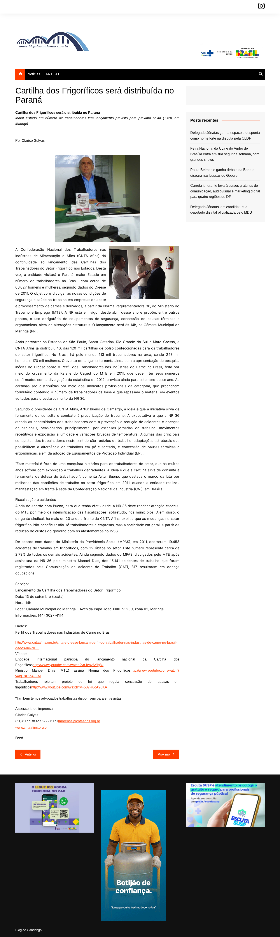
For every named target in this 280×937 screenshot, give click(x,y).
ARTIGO (52, 74)
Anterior (30, 754)
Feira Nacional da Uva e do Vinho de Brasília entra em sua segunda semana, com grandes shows (224, 154)
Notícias (34, 74)
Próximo (164, 754)
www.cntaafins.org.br (31, 727)
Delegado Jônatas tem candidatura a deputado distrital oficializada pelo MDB (221, 209)
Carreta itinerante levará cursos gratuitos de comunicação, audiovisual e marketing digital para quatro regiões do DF (225, 191)
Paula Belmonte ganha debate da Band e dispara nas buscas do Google (222, 172)
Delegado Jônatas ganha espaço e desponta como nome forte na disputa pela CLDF (225, 135)
